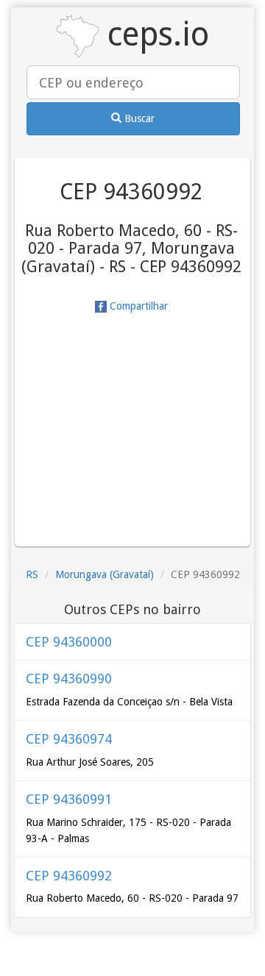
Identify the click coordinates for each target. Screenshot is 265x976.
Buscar (138, 118)
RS (32, 574)
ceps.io (154, 34)
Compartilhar (137, 306)
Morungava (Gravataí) (104, 574)
